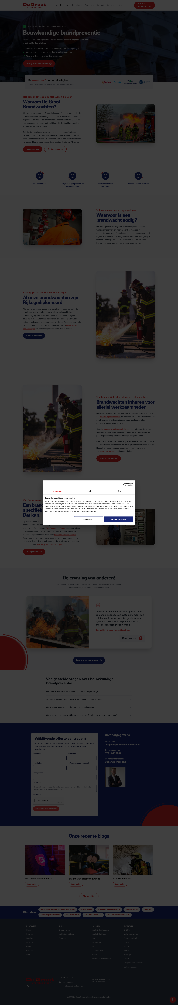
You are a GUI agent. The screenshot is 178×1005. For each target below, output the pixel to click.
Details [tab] (89, 491)
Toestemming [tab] (58, 491)
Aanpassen (87, 519)
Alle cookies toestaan (118, 519)
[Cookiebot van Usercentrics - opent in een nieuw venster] (124, 484)
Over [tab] (120, 491)
